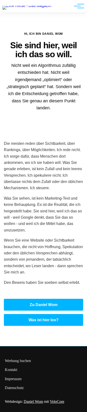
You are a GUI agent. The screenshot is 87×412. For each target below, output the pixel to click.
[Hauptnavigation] (77, 6)
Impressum (13, 379)
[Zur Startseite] (26, 6)
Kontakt (11, 370)
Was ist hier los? (43, 320)
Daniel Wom (33, 401)
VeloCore (57, 401)
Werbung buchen (18, 361)
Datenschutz (14, 388)
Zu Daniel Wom (44, 305)
